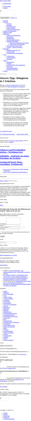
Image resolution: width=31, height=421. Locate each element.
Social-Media (6, 324)
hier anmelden (3, 386)
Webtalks (9, 63)
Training (5, 334)
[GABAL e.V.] (7, 13)
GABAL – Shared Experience (14, 47)
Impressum (6, 417)
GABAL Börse (11, 51)
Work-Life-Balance (12, 86)
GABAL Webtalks (8, 298)
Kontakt (5, 8)
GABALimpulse (11, 57)
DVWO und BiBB (8, 294)
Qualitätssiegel (10, 38)
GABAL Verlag (7, 297)
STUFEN (5, 329)
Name (1, 225)
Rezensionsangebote (12, 68)
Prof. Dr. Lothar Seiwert (12, 85)
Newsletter (9, 59)
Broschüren (10, 66)
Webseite (11, 142)
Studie (5, 328)
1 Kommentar (21, 86)
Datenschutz (6, 416)
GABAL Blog (7, 6)
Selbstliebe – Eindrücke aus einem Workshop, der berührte (14, 157)
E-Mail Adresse (4, 227)
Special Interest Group (9, 325)
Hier (1, 261)
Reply (1, 205)
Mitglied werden (7, 32)
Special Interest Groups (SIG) (14, 46)
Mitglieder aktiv (7, 312)
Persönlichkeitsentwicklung (10, 316)
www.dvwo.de (22, 354)
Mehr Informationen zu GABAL (8, 255)
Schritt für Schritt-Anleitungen (11, 322)
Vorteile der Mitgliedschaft (13, 35)
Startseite (5, 20)
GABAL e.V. (13, 17)
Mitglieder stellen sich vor (13, 50)
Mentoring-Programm (12, 41)
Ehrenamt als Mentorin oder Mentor (19, 43)
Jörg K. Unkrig (4, 180)
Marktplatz (6, 49)
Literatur (5, 306)
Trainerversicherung (8, 332)
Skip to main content (5, 0)
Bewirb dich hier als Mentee (17, 44)
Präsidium (9, 25)
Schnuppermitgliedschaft (13, 40)
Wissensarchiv (10, 62)
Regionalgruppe (7, 321)
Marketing (6, 309)
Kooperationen (7, 303)
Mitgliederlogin (7, 3)
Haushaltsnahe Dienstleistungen (15, 172)
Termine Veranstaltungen (9, 31)
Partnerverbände (11, 28)
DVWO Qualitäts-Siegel (9, 368)
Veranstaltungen (7, 335)
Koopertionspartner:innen (13, 29)
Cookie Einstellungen (9, 419)
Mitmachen (6, 34)
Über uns (5, 22)
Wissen (5, 60)
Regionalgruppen (11, 26)
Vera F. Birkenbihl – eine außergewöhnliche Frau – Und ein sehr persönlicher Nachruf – (16, 272)
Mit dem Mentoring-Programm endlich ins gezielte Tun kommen (15, 278)
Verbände (5, 337)
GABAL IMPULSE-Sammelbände (16, 65)
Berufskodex (10, 37)
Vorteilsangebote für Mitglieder (15, 53)
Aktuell (5, 291)
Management (6, 307)
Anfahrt (5, 413)
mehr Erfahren (4, 265)
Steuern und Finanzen (9, 326)
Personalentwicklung (8, 315)
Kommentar (3, 224)
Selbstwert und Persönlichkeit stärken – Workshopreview (12, 151)
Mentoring (6, 310)
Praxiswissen (6, 318)
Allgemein (6, 292)
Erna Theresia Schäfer (9, 275)
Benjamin (5, 284)
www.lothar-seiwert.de (6, 131)
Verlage (5, 338)
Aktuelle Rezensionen (12, 69)
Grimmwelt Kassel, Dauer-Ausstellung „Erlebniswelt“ (11, 163)
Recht (4, 319)
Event (4, 295)
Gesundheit (6, 300)
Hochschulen (6, 301)
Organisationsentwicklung (10, 313)
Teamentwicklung (8, 331)
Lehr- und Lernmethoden (9, 304)
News (4, 54)
